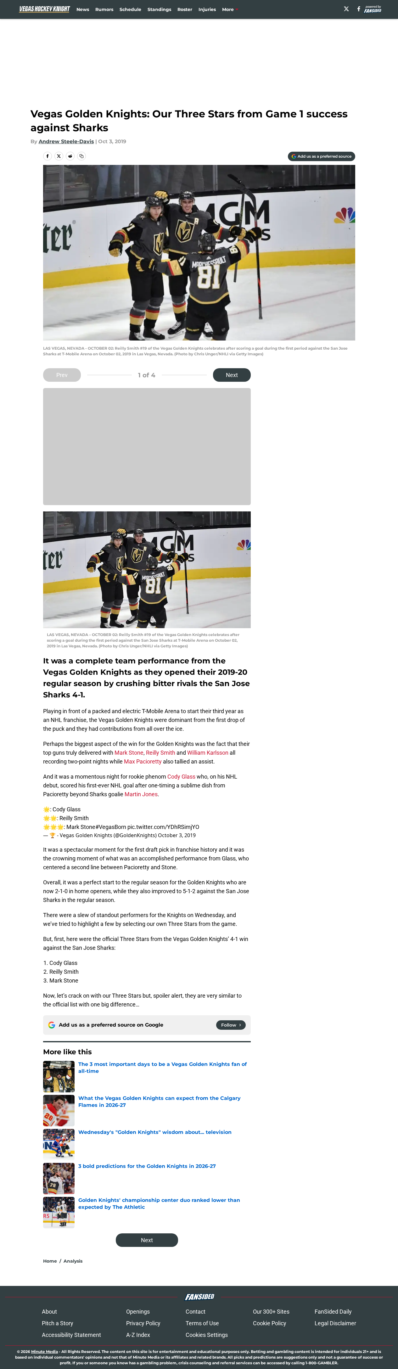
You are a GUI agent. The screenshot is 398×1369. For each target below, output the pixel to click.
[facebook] (358, 8)
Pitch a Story (57, 1323)
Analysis (73, 1261)
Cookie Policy (269, 1323)
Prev (62, 375)
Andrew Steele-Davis (66, 141)
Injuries (207, 9)
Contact (195, 1311)
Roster (184, 9)
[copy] (81, 156)
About (49, 1311)
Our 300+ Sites (271, 1311)
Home (50, 1261)
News (82, 9)
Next (232, 375)
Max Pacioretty (143, 761)
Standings (159, 9)
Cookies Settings (207, 1335)
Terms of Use (202, 1323)
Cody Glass (181, 776)
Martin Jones (141, 794)
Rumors (104, 9)
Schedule (130, 9)
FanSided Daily (333, 1311)
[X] (346, 8)
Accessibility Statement (71, 1335)
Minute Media (44, 1351)
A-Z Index (138, 1335)
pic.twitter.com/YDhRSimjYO (163, 827)
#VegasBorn (110, 827)
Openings (138, 1311)
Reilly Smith (160, 752)
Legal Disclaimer (335, 1323)
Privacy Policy (143, 1323)
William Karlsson (207, 752)
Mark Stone (129, 752)
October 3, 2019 (177, 835)
